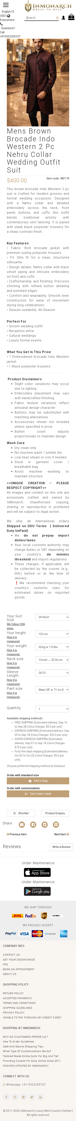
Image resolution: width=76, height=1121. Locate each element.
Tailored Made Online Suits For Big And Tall (31, 1056)
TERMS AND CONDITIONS (19, 1002)
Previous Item (18, 834)
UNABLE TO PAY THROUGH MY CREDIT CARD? (32, 1017)
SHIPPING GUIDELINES (17, 1007)
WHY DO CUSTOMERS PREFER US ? (25, 1036)
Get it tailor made (40, 793)
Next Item (60, 834)
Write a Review (61, 846)
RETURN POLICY (13, 993)
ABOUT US (9, 974)
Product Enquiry (55, 813)
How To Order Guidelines (18, 1041)
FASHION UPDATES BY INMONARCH (26, 1065)
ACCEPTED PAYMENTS (17, 998)
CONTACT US (11, 954)
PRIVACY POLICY (14, 1012)
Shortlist (23, 813)
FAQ (5, 964)
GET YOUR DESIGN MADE (19, 959)
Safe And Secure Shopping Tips (23, 1046)
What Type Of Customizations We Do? (27, 1051)
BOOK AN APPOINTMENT (18, 969)
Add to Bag (40, 780)
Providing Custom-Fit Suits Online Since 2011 (32, 1060)
